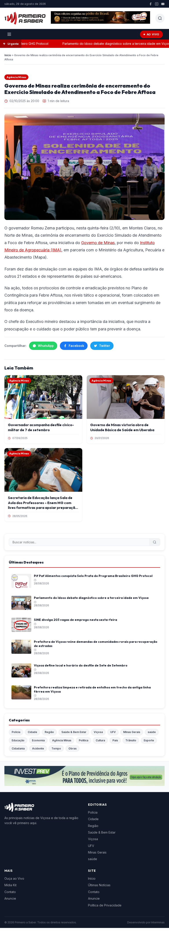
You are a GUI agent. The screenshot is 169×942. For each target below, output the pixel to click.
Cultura (100, 740)
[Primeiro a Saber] (25, 18)
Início (7, 55)
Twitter (104, 346)
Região (49, 732)
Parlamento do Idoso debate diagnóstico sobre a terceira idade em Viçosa (109, 43)
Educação (18, 740)
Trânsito (130, 740)
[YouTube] (163, 4)
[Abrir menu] (9, 34)
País (115, 740)
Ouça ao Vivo (14, 878)
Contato (10, 892)
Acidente (38, 748)
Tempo (56, 748)
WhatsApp (46, 346)
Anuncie (10, 898)
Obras (72, 748)
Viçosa (98, 732)
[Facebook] (150, 4)
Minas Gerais (131, 732)
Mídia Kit (10, 885)
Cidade (32, 732)
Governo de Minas (98, 242)
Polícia (16, 732)
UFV (113, 732)
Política (83, 740)
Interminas (158, 922)
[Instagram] (156, 4)
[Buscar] (154, 542)
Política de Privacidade (104, 905)
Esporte (149, 740)
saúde (152, 732)
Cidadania (18, 748)
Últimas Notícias (99, 885)
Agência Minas (16, 77)
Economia (38, 740)
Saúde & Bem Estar (73, 732)
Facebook (76, 346)
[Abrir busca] (160, 18)
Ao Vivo (153, 34)
